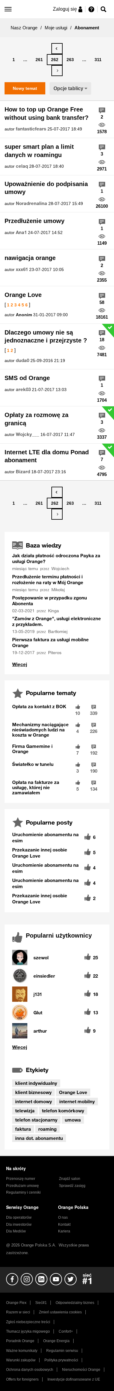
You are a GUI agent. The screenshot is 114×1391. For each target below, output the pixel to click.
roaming (47, 1129)
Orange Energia (56, 1341)
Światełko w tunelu (33, 764)
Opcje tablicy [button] (68, 88)
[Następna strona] (57, 70)
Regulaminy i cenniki (23, 1192)
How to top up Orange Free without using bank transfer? (46, 113)
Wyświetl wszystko (19, 664)
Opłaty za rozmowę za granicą (36, 419)
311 (98, 59)
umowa (73, 1119)
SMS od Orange (27, 378)
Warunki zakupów (21, 1360)
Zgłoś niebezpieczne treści (28, 1322)
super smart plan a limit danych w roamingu (39, 150)
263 (70, 59)
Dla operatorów (19, 1217)
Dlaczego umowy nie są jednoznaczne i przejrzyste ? (46, 336)
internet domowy (33, 1101)
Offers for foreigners (22, 1379)
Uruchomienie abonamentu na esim (45, 837)
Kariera (64, 1231)
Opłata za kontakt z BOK (39, 706)
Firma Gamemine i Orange (32, 748)
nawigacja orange (30, 257)
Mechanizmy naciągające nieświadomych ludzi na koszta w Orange (40, 730)
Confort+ (66, 1331)
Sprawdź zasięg (72, 1186)
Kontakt (64, 1224)
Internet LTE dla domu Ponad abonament (47, 456)
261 (39, 59)
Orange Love (23, 294)
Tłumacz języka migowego (28, 1331)
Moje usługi (56, 27)
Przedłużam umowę (22, 1186)
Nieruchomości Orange (81, 1369)
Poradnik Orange (20, 1341)
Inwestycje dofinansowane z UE (73, 1379)
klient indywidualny (36, 1083)
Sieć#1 (41, 1303)
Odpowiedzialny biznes (75, 1303)
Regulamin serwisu (62, 1351)
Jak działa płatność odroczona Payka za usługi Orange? (56, 558)
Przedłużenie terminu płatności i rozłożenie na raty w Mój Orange (47, 579)
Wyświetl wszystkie (57, 1047)
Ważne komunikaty (21, 1351)
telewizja (25, 1110)
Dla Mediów (16, 1231)
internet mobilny (77, 1101)
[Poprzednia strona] (57, 48)
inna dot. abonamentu (39, 1138)
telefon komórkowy (63, 1110)
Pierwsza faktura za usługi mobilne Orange (50, 642)
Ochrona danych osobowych (29, 1369)
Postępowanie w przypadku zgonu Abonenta (49, 600)
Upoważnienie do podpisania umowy (46, 188)
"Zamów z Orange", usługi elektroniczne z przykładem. (56, 621)
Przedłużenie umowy (34, 221)
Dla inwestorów (19, 1224)
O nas (63, 1217)
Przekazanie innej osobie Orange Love (39, 852)
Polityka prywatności (61, 1360)
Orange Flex (16, 1303)
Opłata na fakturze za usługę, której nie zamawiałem (35, 787)
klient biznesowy (33, 1092)
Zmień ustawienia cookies (60, 1312)
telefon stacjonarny (36, 1119)
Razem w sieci (18, 1312)
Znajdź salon (69, 1179)
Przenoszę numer (20, 1179)
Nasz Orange (24, 27)
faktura (23, 1129)
